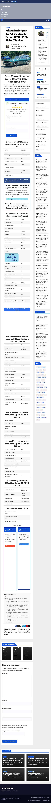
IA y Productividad (40, 129)
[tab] (39, 69)
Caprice (38, 374)
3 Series (38, 367)
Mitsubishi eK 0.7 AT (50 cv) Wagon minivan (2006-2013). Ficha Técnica (23, 630)
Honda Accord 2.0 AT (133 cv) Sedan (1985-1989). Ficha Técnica (41, 76)
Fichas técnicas (40, 119)
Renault (43, 407)
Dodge (43, 382)
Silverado (39, 412)
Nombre (4, 700)
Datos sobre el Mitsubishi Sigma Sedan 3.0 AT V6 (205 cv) (18, 602)
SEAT (42, 410)
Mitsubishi (8, 27)
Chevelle (43, 374)
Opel (43, 402)
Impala (43, 392)
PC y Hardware (40, 150)
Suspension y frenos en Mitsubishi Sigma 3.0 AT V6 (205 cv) (18, 618)
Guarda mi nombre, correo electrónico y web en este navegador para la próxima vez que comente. (14, 726)
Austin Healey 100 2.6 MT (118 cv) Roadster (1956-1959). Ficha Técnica (42, 83)
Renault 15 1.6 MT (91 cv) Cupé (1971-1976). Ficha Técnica (41, 223)
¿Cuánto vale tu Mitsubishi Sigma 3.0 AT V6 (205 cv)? (18, 604)
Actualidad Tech (40, 103)
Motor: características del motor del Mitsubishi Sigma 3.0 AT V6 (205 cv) (18, 610)
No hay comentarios (8, 764)
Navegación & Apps (41, 141)
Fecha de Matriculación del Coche (14, 116)
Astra (41, 369)
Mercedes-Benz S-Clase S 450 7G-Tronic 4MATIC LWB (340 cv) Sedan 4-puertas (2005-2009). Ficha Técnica (42, 238)
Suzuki (42, 415)
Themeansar (3, 799)
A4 (37, 369)
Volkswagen (43, 417)
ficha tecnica (40, 387)
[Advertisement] (17, 326)
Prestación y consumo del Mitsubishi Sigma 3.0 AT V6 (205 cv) (18, 616)
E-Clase (38, 384)
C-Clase (42, 372)
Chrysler (44, 377)
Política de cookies (46, 800)
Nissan (44, 399)
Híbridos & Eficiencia (41, 126)
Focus (45, 387)
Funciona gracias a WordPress (7, 798)
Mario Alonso (16, 44)
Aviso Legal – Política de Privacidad (38, 797)
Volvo (38, 420)
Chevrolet (39, 377)
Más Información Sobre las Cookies (34, 800)
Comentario (5, 673)
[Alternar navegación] (24, 20)
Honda (38, 72)
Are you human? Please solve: (9, 731)
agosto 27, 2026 (8, 762)
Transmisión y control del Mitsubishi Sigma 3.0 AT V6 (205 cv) (18, 613)
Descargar (9, 622)
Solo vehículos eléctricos (12, 620)
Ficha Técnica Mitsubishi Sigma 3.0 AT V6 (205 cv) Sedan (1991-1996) (16, 599)
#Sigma (18, 48)
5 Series (43, 367)
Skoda (43, 412)
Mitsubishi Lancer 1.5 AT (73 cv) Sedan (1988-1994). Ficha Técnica (42, 267)
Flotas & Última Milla (41, 122)
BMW (38, 372)
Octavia (38, 402)
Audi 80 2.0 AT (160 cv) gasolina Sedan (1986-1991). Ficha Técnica (42, 297)
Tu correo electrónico (11, 128)
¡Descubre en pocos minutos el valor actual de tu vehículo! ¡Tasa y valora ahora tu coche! (18, 606)
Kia (45, 394)
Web (3, 716)
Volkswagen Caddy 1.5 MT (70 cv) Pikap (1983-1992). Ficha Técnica (42, 253)
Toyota (38, 417)
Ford (38, 389)
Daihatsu (39, 382)
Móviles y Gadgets (40, 138)
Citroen (38, 379)
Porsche (38, 407)
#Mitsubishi (13, 48)
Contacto (48, 797)
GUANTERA (7, 788)
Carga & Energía (40, 110)
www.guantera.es (41, 62)
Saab (38, 410)
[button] (46, 20)
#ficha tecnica (22, 46)
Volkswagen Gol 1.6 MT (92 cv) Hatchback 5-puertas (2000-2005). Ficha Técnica (41, 345)
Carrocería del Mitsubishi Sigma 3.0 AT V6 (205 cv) (17, 608)
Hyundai (38, 392)
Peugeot (38, 404)
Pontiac (43, 404)
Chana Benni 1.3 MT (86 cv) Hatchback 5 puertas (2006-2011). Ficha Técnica (42, 326)
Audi (44, 369)
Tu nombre (8, 121)
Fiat (42, 384)
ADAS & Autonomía (41, 107)
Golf (41, 389)
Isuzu (38, 394)
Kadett (42, 394)
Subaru (38, 415)
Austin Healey (40, 79)
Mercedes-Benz (40, 94)
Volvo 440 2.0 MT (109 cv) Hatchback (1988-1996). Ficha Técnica (41, 246)
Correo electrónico (7, 708)
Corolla (42, 379)
